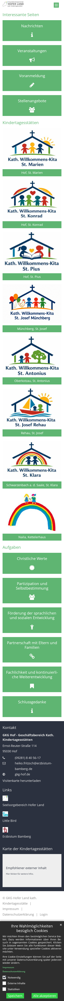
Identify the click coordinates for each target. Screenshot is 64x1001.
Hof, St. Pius (32, 277)
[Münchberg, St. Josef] (32, 303)
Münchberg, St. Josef (32, 329)
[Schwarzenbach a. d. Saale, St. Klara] (32, 460)
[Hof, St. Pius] (32, 251)
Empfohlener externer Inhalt (26, 868)
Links (7, 790)
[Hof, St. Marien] (32, 147)
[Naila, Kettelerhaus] (32, 512)
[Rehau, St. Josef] (32, 408)
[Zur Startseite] (32, 4)
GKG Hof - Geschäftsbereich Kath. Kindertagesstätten (28, 737)
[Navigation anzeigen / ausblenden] (56, 5)
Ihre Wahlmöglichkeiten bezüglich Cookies (32, 928)
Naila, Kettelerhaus (32, 537)
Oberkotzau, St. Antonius (32, 381)
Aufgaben (12, 547)
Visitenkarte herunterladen (22, 781)
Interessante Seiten (21, 14)
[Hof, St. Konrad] (32, 199)
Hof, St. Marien (32, 173)
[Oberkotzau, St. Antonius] (32, 355)
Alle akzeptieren (44, 996)
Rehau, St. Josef (32, 433)
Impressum (8, 967)
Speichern (15, 996)
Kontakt (9, 727)
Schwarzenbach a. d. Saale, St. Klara (32, 485)
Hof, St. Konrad (32, 225)
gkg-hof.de (22, 774)
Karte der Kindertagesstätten (28, 848)
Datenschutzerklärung (14, 971)
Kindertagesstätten (21, 122)
